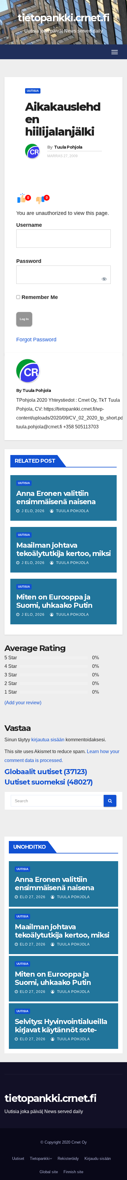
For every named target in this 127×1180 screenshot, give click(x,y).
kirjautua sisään (47, 739)
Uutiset (18, 1158)
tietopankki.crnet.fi (63, 18)
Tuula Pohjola (68, 147)
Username (29, 225)
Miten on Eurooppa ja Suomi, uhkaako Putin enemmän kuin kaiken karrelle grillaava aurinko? (61, 609)
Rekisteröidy (68, 1158)
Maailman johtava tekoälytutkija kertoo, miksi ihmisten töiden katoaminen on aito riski (63, 557)
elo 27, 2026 (32, 897)
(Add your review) (22, 702)
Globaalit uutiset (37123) (45, 771)
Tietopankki (40, 1158)
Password (28, 261)
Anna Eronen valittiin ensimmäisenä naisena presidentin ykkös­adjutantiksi (56, 506)
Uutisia (33, 90)
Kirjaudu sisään (97, 1158)
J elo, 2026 (32, 511)
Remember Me (39, 297)
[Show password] (103, 278)
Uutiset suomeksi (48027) (48, 782)
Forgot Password (36, 340)
